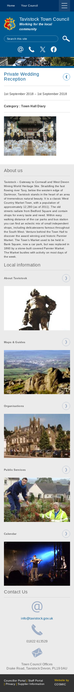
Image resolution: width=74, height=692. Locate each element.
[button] (30, 136)
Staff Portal (35, 680)
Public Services (15, 469)
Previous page (66, 76)
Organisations (14, 406)
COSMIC (60, 684)
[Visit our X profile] (42, 49)
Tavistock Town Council (44, 19)
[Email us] (20, 49)
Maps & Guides (14, 342)
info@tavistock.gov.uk (37, 618)
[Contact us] (31, 49)
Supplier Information (31, 683)
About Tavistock (15, 278)
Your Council (29, 5)
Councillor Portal (15, 680)
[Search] (66, 39)
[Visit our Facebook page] (53, 49)
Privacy (10, 683)
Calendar (10, 533)
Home (11, 5)
